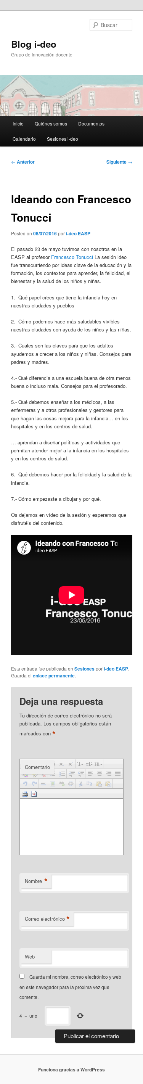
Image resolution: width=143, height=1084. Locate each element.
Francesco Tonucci (72, 257)
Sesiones (84, 668)
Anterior (23, 161)
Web (30, 956)
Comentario (37, 766)
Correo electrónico (47, 919)
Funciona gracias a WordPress (71, 1069)
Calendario (24, 138)
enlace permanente (54, 675)
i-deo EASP (78, 233)
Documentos (91, 123)
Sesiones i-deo (62, 138)
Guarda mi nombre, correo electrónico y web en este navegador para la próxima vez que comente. (70, 986)
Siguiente (119, 161)
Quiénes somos (51, 123)
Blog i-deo (33, 43)
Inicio (18, 123)
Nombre (36, 881)
